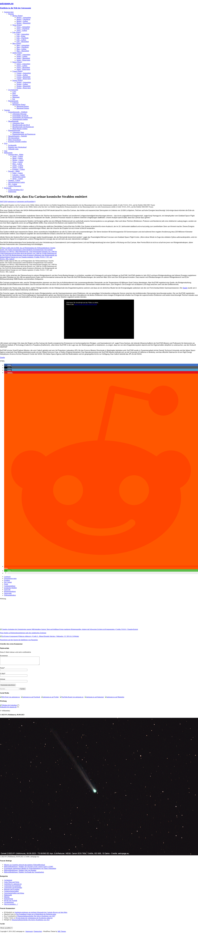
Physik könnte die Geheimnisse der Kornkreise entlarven (34, 918)
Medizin (6, 897)
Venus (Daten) (17, 25)
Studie (185, 288)
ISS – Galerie (12, 184)
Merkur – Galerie (18, 160)
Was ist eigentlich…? (11, 904)
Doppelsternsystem (10, 578)
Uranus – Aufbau (22, 75)
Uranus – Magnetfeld (23, 77)
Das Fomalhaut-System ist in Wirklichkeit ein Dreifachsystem (36, 914)
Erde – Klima (20, 36)
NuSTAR (7, 589)
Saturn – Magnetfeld (23, 67)
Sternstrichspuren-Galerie (16, 182)
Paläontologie (8, 899)
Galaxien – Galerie (18, 175)
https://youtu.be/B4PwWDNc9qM (85, 304)
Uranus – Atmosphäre (23, 73)
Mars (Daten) (16, 43)
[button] (8, 365)
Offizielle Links (13, 149)
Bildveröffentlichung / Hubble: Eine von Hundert (20, 870)
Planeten (11, 14)
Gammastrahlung (9, 586)
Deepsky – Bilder (14, 171)
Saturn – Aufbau (21, 66)
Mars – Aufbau (21, 49)
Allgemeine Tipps (18, 123)
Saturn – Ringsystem (23, 69)
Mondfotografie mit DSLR (21, 125)
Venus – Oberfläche (22, 29)
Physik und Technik (10, 900)
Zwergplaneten (13, 90)
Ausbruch (7, 577)
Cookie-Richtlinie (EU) (16, 190)
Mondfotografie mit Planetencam (23, 127)
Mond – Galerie (17, 158)
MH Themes (62, 931)
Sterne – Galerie (17, 178)
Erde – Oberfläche (22, 38)
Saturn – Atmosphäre (23, 64)
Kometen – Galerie (18, 169)
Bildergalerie (8, 153)
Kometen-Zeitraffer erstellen (17, 141)
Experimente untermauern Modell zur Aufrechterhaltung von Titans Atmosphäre (30, 868)
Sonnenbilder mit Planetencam (22, 117)
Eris (13, 99)
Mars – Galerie (17, 164)
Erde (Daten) (16, 32)
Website (2, 679)
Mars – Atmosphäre (22, 45)
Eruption (7, 580)
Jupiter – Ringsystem (23, 60)
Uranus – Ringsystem (23, 79)
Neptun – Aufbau (22, 84)
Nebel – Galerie (17, 173)
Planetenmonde (13, 101)
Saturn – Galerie (17, 167)
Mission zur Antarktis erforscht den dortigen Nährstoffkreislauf (24, 865)
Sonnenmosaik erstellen (20, 119)
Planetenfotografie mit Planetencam (23, 134)
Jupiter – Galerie (17, 166)
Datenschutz (12, 191)
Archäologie (8, 880)
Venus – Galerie (17, 162)
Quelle (2, 357)
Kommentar (4, 656)
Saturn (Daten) (17, 62)
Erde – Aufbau (21, 40)
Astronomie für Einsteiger (12, 886)
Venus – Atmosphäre (23, 27)
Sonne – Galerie (17, 156)
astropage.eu (12, 201)
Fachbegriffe (12, 145)
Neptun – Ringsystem (23, 88)
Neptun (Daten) (17, 80)
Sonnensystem (9, 12)
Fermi (6, 584)
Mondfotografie (13, 121)
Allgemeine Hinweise (19, 114)
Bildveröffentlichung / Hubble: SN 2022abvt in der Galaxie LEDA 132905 (28, 866)
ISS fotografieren (13, 138)
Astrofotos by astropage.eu (13, 884)
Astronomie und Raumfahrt (25, 201)
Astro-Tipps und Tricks (11, 882)
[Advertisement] (62, 614)
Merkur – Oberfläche (23, 19)
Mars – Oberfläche (22, 47)
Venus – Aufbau (21, 30)
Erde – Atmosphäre (22, 34)
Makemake (16, 97)
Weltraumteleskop (10, 595)
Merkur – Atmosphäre (23, 17)
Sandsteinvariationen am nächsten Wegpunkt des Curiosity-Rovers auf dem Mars (41, 912)
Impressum (7, 188)
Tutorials (7, 110)
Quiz (5, 151)
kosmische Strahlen (10, 588)
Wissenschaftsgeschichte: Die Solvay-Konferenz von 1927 (36, 916)
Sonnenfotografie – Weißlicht (17, 112)
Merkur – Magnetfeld (23, 23)
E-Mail (2, 673)
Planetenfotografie (14, 130)
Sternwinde (8, 593)
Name (2, 668)
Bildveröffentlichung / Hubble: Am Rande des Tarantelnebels (24, 872)
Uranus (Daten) (17, 71)
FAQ (5, 143)
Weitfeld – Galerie (14, 180)
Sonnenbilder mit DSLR (20, 116)
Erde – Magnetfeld (22, 41)
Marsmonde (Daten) (18, 104)
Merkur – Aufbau (22, 21)
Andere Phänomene (14, 186)
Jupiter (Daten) (17, 53)
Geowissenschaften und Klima (14, 893)
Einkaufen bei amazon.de (8, 707)
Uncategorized (9, 902)
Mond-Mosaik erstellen (19, 128)
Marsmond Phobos (22, 106)
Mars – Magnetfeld (22, 51)
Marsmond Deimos (22, 108)
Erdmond (15, 103)
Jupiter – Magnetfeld (23, 58)
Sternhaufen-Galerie (18, 177)
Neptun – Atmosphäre (23, 82)
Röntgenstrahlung (10, 591)
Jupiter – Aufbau (21, 56)
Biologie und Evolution (11, 889)
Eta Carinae (8, 582)
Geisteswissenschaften (11, 891)
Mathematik (8, 895)
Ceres (14, 91)
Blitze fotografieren (14, 140)
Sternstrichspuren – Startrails (17, 136)
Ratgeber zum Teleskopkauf (17, 147)
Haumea (15, 95)
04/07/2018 (3, 201)
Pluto (14, 93)
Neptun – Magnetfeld (23, 86)
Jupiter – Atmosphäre (23, 54)
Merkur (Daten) (17, 16)
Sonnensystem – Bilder (15, 154)
